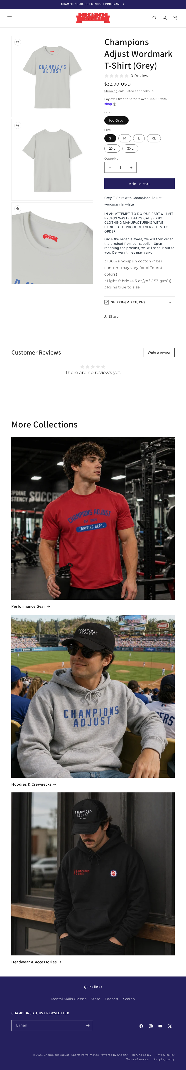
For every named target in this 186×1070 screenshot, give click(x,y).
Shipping (111, 91)
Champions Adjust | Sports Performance (71, 1054)
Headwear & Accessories (34, 961)
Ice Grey (116, 120)
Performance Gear (28, 606)
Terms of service (137, 1059)
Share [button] (114, 316)
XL (154, 138)
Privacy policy (165, 1054)
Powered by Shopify (114, 1054)
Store (95, 999)
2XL (112, 148)
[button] (10, 18)
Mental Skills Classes (69, 999)
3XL (130, 148)
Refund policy (141, 1054)
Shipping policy (164, 1059)
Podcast (112, 999)
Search (129, 999)
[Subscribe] (88, 1025)
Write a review (159, 352)
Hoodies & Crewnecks (31, 784)
